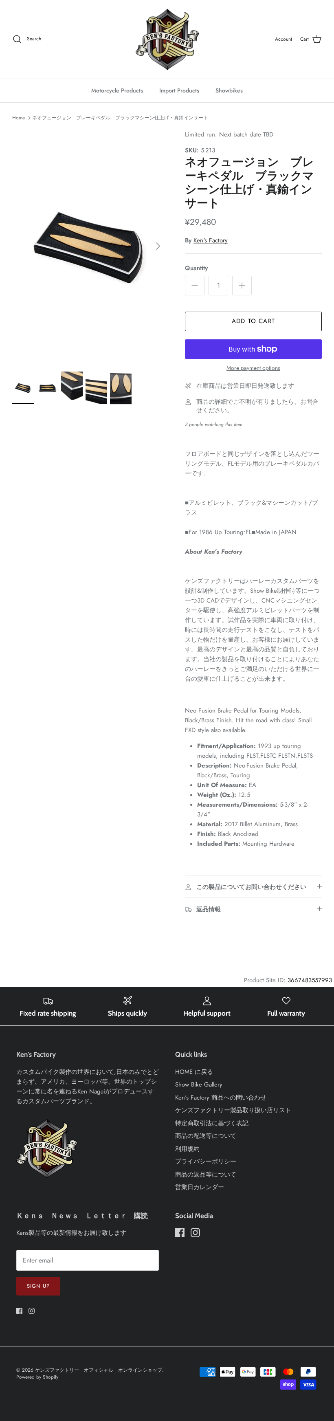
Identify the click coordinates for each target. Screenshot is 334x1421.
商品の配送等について (205, 1135)
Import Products (179, 90)
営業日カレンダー (199, 1187)
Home (18, 117)
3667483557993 (310, 980)
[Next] (158, 246)
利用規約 (187, 1148)
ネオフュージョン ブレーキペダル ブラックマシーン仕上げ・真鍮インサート (120, 117)
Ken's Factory (210, 240)
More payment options (253, 368)
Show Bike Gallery (198, 1084)
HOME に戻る (194, 1071)
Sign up (38, 1286)
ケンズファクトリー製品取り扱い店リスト (233, 1110)
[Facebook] (19, 1311)
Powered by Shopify (37, 1377)
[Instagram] (32, 1311)
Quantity (196, 268)
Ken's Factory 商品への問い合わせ (220, 1097)
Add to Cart (253, 321)
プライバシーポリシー (205, 1161)
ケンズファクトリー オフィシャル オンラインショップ (98, 1370)
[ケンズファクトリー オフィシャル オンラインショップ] (167, 39)
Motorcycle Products (117, 90)
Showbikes (229, 90)
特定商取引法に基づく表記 (211, 1123)
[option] (89, 246)
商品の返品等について (205, 1174)
